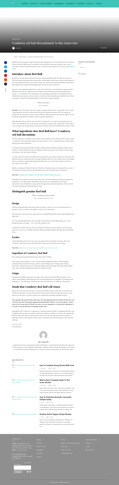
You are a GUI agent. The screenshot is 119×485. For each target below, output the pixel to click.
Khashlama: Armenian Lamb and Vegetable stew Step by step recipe (38, 248)
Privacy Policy (90, 450)
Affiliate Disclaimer (67, 453)
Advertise (88, 443)
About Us (90, 3)
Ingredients (58, 3)
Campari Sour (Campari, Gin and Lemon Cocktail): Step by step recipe (39, 175)
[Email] (5, 84)
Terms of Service (66, 450)
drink (18, 94)
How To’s (34, 3)
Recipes (24, 3)
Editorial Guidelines (91, 439)
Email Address (18, 464)
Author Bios (64, 446)
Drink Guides (16, 39)
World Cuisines (45, 3)
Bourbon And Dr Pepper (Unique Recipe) (55, 414)
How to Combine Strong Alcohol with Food (57, 365)
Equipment (70, 3)
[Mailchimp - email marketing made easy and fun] (29, 471)
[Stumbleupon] (5, 79)
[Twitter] (5, 66)
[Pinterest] (5, 75)
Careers (88, 446)
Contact (99, 3)
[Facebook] (5, 62)
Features (80, 3)
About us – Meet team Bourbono (70, 443)
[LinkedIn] (5, 71)
